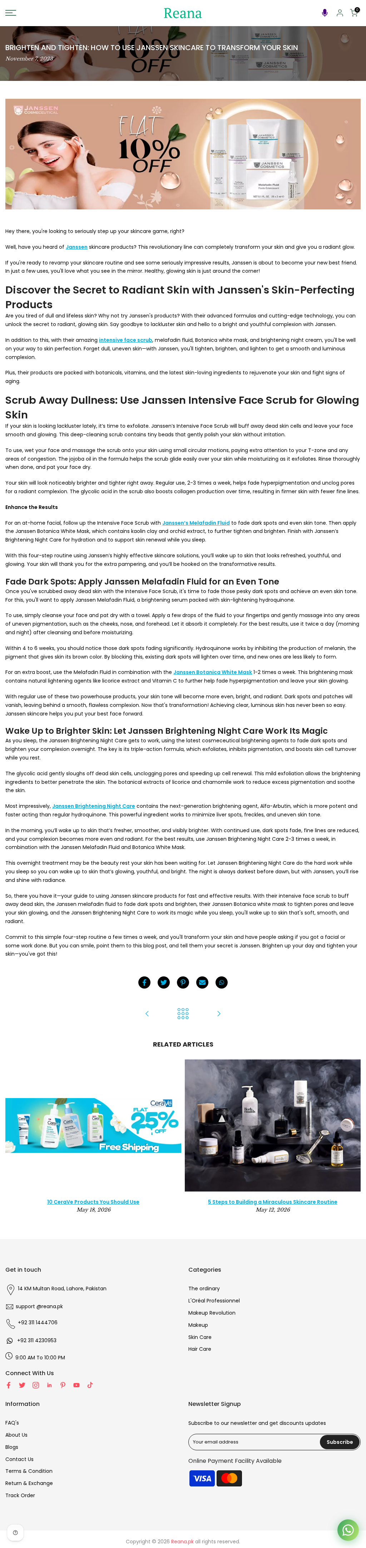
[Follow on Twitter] (22, 1385)
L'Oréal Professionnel (214, 1300)
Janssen (77, 247)
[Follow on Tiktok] (90, 1385)
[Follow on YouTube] (76, 1385)
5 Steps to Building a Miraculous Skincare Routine (272, 1201)
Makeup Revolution (212, 1312)
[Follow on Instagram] (36, 1385)
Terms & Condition (29, 1471)
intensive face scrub (125, 340)
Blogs (11, 1447)
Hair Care (199, 1349)
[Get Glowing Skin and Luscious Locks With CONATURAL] (219, 1014)
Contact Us (19, 1459)
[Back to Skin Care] (183, 1014)
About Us (16, 1434)
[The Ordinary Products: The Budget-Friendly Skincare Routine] (147, 1014)
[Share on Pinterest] (183, 982)
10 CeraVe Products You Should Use (93, 1201)
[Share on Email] (202, 982)
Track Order (20, 1495)
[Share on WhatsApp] (222, 982)
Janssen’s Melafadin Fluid (196, 522)
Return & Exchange (29, 1483)
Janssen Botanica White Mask (212, 672)
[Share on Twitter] (164, 982)
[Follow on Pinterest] (63, 1385)
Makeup (198, 1325)
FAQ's (12, 1422)
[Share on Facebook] (144, 982)
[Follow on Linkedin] (49, 1385)
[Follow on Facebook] (8, 1385)
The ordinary (204, 1288)
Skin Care (200, 1337)
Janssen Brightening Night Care (93, 806)
